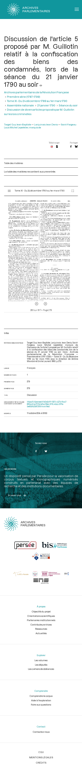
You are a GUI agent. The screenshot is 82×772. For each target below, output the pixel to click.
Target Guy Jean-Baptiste (17, 124)
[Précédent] (36, 303)
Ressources (41, 628)
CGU (41, 752)
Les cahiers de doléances (41, 669)
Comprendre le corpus (41, 696)
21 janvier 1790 (46, 105)
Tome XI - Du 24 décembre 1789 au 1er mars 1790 (37, 100)
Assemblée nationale (20, 105)
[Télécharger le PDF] (52, 146)
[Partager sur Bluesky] (76, 146)
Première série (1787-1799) (23, 96)
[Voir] (41, 84)
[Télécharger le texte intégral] (57, 146)
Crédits (41, 762)
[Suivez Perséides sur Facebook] (36, 451)
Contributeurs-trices (41, 624)
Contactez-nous (41, 731)
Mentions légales (41, 757)
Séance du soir (68, 105)
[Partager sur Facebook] (70, 146)
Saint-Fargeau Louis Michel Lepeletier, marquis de (40, 126)
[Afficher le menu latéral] (9, 190)
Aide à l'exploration (41, 700)
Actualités (41, 633)
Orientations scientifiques (41, 616)
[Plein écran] (72, 190)
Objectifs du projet (41, 611)
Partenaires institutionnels (41, 620)
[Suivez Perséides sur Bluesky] (46, 451)
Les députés (41, 664)
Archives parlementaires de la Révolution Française (36, 92)
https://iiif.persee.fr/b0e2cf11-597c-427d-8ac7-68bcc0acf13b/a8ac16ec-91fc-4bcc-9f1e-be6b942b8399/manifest (47, 404)
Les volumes (41, 660)
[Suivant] (45, 303)
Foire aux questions (41, 704)
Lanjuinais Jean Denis (46, 124)
